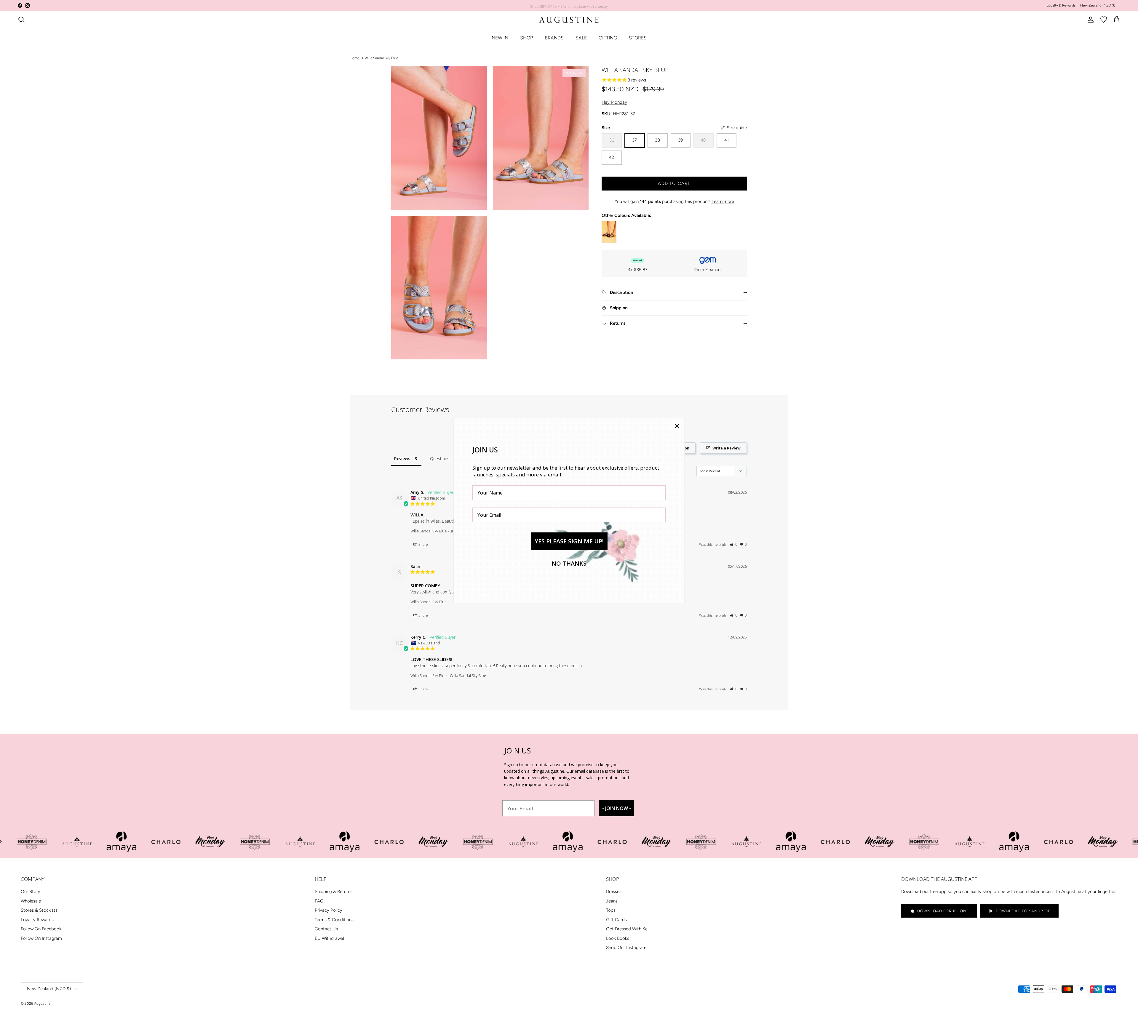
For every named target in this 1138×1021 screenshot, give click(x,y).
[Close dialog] (677, 426)
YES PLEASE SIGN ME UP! (569, 541)
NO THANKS (569, 563)
